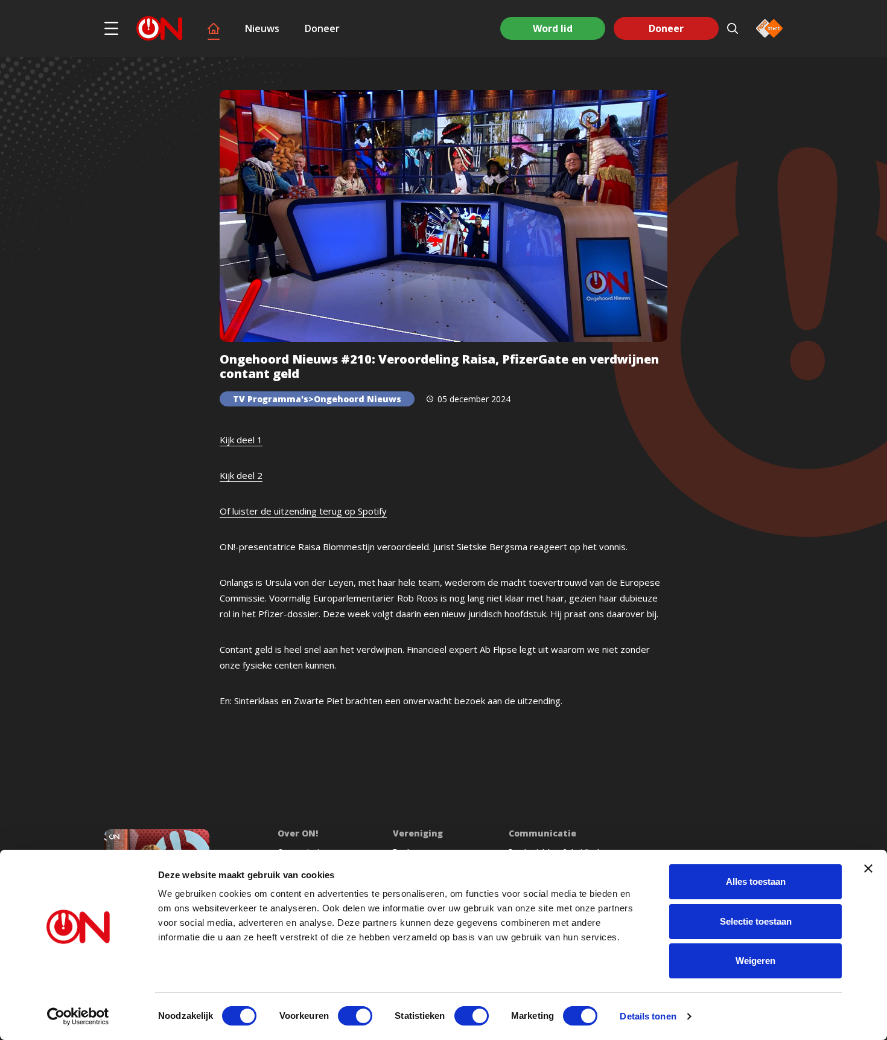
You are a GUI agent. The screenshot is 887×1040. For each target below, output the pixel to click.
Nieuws (262, 28)
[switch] (355, 1016)
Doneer (322, 28)
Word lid (553, 28)
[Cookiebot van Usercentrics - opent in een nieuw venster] (78, 1016)
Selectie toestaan (756, 921)
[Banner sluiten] (868, 868)
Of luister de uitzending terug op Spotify (303, 511)
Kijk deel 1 (241, 440)
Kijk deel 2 (241, 475)
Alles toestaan (756, 881)
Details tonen (648, 1016)
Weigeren (755, 960)
